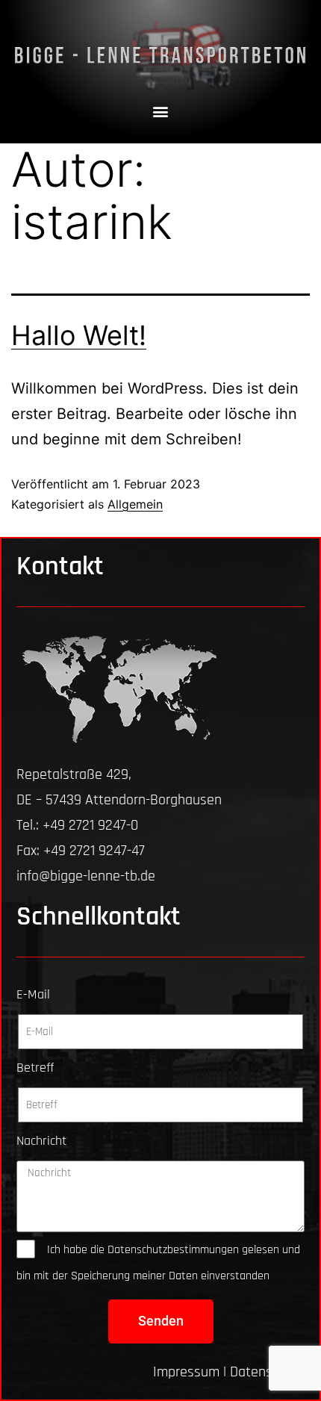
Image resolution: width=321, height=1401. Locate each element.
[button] (161, 111)
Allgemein (135, 504)
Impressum (186, 1372)
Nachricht (41, 1140)
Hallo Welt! (78, 335)
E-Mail (33, 994)
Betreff (35, 1067)
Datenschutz (267, 1372)
